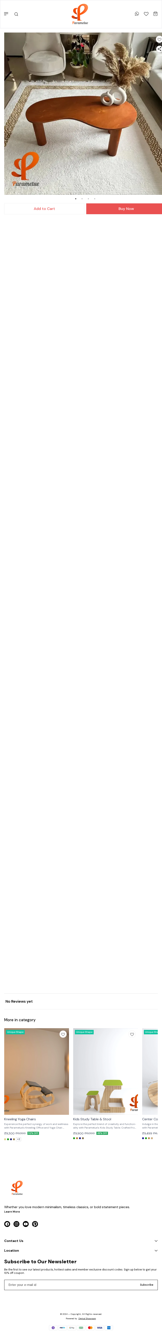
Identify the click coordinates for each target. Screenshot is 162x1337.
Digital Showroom (87, 1318)
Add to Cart (44, 208)
